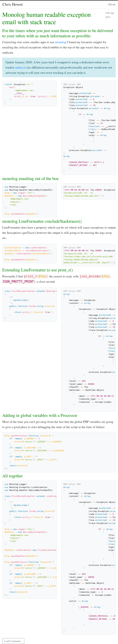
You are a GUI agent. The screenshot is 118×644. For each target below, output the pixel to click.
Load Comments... (13, 641)
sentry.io (20, 67)
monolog (60, 42)
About (112, 4)
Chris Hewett (12, 4)
